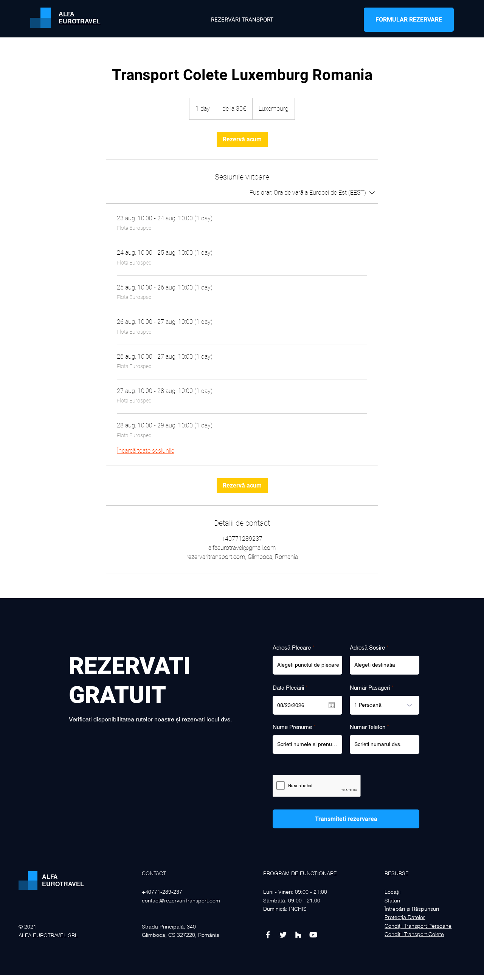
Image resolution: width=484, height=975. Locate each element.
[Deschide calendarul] (332, 705)
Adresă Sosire (367, 647)
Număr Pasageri (370, 687)
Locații (392, 891)
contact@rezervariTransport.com (181, 900)
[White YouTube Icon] (313, 934)
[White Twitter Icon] (283, 934)
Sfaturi (392, 900)
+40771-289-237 (163, 891)
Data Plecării (291, 687)
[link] (242, 139)
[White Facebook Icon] (268, 934)
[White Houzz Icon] (298, 934)
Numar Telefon (367, 727)
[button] (409, 20)
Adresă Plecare (292, 647)
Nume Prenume (292, 727)
